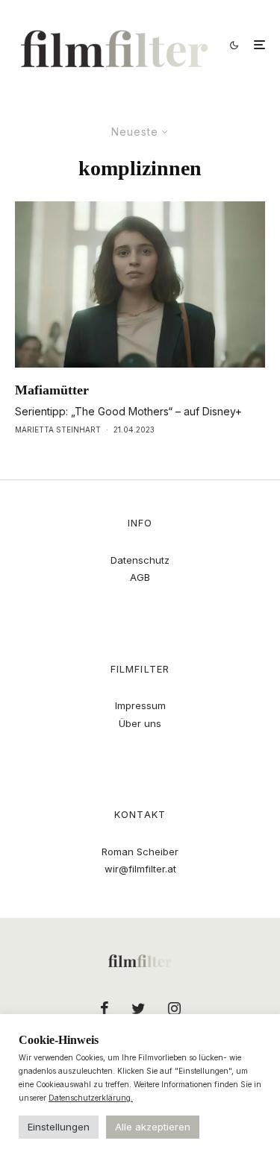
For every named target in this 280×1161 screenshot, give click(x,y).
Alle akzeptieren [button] (152, 1127)
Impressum (140, 705)
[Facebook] (104, 1008)
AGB (140, 577)
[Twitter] (138, 1008)
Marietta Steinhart (58, 429)
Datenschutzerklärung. (91, 1097)
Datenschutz (140, 560)
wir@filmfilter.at (140, 869)
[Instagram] (174, 1008)
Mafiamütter (52, 390)
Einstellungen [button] (59, 1127)
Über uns (140, 723)
